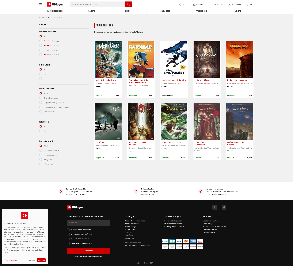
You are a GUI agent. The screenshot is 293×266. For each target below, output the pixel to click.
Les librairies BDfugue (211, 221)
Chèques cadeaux (210, 229)
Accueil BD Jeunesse (133, 224)
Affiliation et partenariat (173, 224)
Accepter (41, 260)
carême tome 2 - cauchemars (201, 143)
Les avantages (208, 224)
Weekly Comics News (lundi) (81, 234)
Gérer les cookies (10, 260)
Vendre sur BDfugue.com (173, 221)
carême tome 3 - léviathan (172, 142)
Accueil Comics (130, 229)
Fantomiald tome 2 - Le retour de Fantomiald (138, 81)
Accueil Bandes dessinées (135, 221)
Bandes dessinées (55, 11)
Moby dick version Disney (106, 80)
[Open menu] (40, 4)
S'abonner (88, 251)
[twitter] (224, 207)
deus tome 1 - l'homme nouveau (138, 143)
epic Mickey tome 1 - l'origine (173, 80)
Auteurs (48, 17)
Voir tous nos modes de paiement (138, 245)
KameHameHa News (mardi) (81, 243)
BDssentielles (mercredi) (80, 239)
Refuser (32, 260)
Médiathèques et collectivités (214, 226)
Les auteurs (129, 238)
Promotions (201, 11)
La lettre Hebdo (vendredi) (81, 230)
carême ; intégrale (202, 80)
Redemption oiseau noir (237, 80)
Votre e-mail (73, 223)
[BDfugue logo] (55, 4)
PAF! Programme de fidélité (174, 226)
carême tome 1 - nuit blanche (236, 143)
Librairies (199, 4)
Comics (128, 11)
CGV (138, 263)
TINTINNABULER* (209, 232)
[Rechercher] (128, 4)
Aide (185, 4)
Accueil (41, 17)
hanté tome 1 (101, 142)
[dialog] (25, 236)
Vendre (238, 11)
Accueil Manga (130, 226)
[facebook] (214, 207)
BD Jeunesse (165, 11)
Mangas (91, 11)
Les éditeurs (129, 232)
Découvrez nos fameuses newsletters (88, 256)
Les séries (129, 235)
